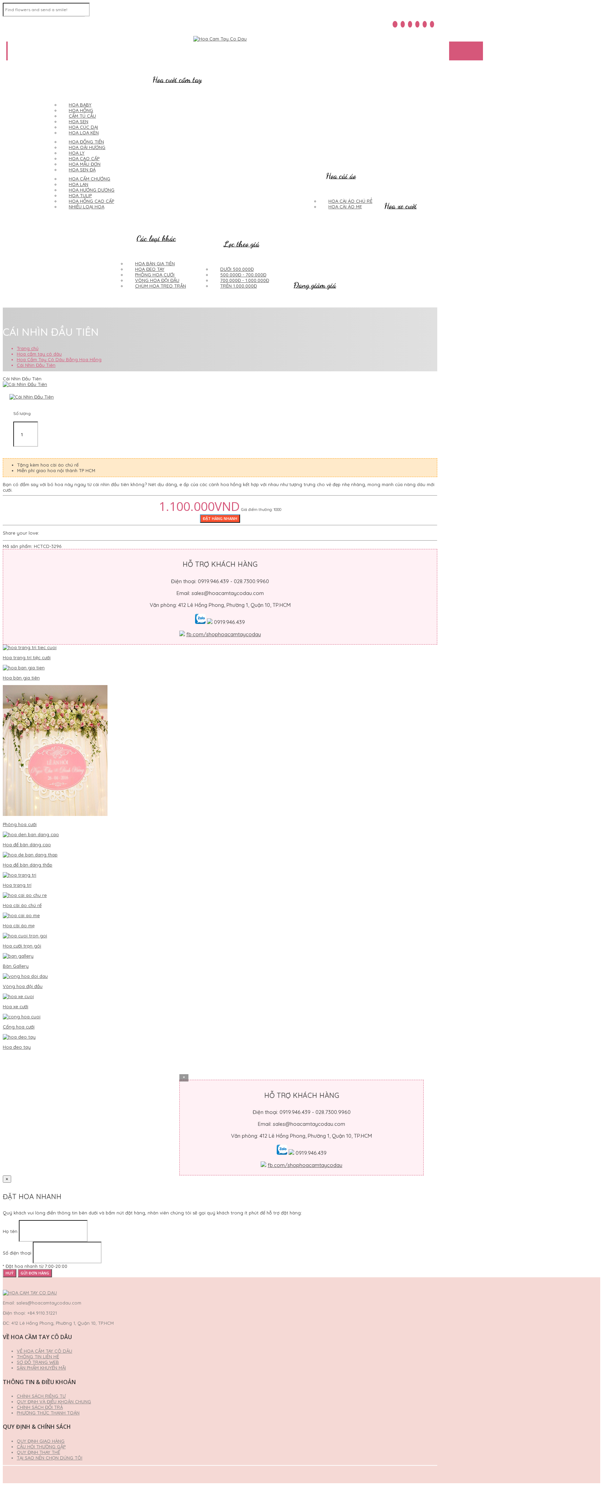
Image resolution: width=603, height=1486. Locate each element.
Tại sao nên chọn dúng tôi (49, 1458)
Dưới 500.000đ (237, 269)
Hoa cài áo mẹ (345, 206)
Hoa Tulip (80, 195)
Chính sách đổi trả (40, 1407)
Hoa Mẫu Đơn (84, 164)
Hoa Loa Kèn (84, 132)
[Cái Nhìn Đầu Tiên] (25, 384)
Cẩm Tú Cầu (82, 116)
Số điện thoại (17, 1253)
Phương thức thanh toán (48, 1413)
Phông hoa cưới (154, 274)
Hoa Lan (78, 184)
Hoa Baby (80, 104)
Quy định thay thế (38, 1452)
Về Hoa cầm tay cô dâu (44, 1351)
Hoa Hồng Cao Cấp (91, 201)
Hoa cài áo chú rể (350, 201)
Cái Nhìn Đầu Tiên (36, 365)
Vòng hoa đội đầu (157, 280)
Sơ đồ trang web (38, 1362)
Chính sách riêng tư (41, 1396)
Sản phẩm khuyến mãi (41, 1367)
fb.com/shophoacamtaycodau (223, 634)
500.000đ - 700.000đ (243, 274)
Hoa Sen (78, 121)
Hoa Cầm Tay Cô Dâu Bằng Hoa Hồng (59, 359)
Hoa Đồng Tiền (86, 141)
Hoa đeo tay (149, 269)
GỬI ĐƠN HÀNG (35, 1273)
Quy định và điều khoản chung (54, 1401)
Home (19, 50)
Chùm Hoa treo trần (160, 286)
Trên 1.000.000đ (238, 286)
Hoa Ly (76, 153)
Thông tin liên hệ (38, 1356)
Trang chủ (27, 348)
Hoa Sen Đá (82, 169)
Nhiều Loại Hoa (86, 206)
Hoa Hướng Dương (91, 190)
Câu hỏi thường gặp (41, 1446)
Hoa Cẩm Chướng (89, 178)
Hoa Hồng (81, 110)
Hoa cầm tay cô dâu (39, 354)
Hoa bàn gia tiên (155, 263)
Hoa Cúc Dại (83, 127)
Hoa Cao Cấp (84, 158)
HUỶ (10, 1273)
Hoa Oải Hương (87, 147)
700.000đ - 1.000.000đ (244, 280)
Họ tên (10, 1231)
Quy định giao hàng (41, 1441)
